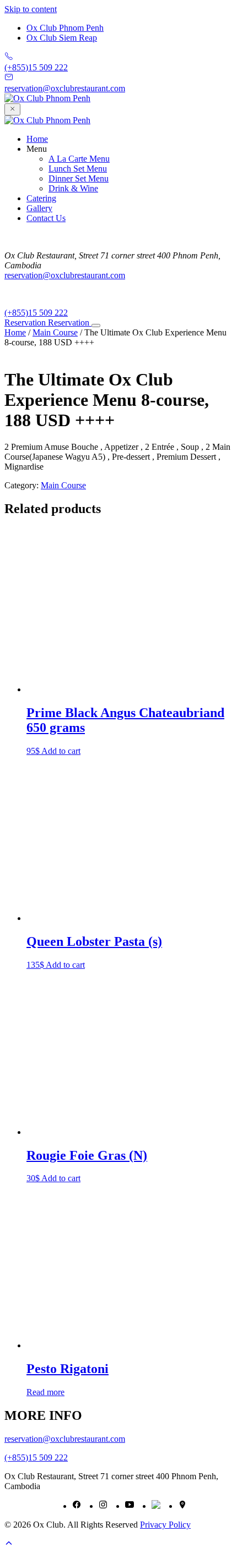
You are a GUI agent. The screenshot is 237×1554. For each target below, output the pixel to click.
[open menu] (95, 325)
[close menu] (12, 109)
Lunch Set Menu (78, 168)
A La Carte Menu (79, 158)
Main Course (55, 332)
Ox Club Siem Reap (61, 37)
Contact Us (46, 218)
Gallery (39, 208)
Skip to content (30, 9)
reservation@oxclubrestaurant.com (64, 275)
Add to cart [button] (60, 1408)
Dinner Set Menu (79, 178)
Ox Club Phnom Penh (65, 27)
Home (37, 139)
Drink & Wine (73, 188)
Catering (41, 198)
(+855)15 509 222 (36, 312)
